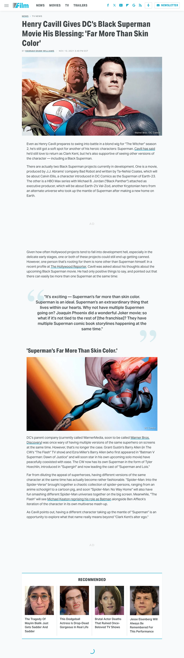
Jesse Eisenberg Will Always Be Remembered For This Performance (144, 625)
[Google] (134, 6)
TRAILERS (80, 5)
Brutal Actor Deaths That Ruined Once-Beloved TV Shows (108, 623)
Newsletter (169, 5)
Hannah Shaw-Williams (39, 51)
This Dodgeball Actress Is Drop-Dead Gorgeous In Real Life (74, 623)
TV (67, 5)
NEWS (40, 5)
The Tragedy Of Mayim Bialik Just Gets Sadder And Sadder (36, 625)
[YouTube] (121, 6)
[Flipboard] (127, 6)
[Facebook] (108, 6)
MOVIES (55, 5)
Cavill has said (144, 149)
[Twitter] (114, 6)
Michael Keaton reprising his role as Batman (79, 499)
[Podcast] (148, 5)
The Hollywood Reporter (68, 266)
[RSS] (140, 6)
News (25, 16)
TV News (37, 16)
